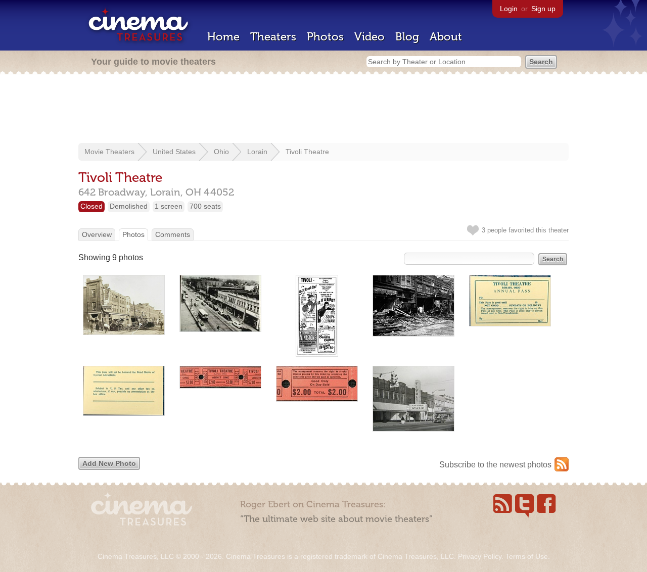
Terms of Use (526, 556)
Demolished (129, 206)
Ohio (221, 152)
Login (509, 9)
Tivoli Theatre (307, 152)
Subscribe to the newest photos (495, 464)
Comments (172, 234)
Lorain (257, 152)
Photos (325, 36)
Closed (91, 206)
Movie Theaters (109, 152)
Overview (97, 234)
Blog (407, 36)
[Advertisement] (323, 109)
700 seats (205, 206)
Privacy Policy (479, 556)
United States (174, 152)
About (446, 36)
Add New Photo (109, 463)
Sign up (543, 9)
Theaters (273, 36)
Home (223, 36)
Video (369, 36)
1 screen (168, 206)
